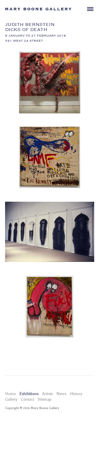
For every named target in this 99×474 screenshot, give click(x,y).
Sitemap (44, 399)
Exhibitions (29, 394)
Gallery (11, 399)
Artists (47, 394)
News (61, 394)
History (76, 394)
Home (10, 394)
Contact (27, 399)
